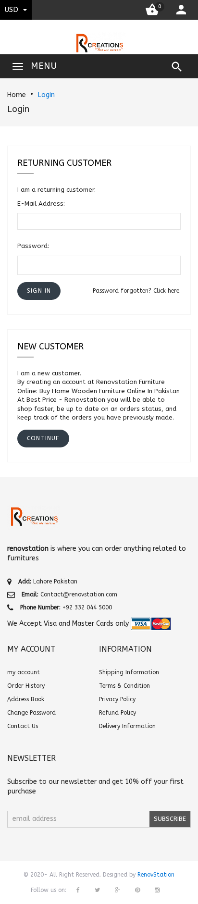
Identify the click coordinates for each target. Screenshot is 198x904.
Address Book (25, 699)
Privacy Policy (117, 699)
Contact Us (22, 726)
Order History (26, 685)
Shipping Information (129, 672)
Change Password (31, 712)
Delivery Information (127, 726)
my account (23, 672)
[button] (39, 291)
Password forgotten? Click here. (137, 290)
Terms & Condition (124, 685)
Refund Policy (117, 712)
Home (16, 95)
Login (46, 95)
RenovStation (155, 874)
